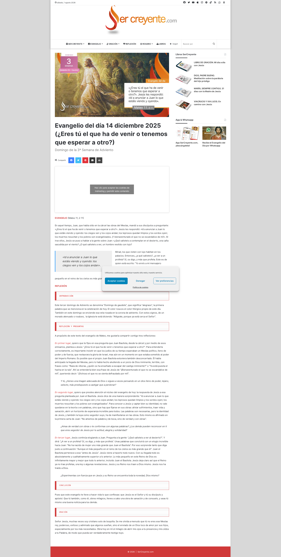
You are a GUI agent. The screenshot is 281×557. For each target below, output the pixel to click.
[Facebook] (71, 160)
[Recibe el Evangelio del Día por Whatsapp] (214, 133)
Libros (162, 44)
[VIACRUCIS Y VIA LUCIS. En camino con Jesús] (184, 105)
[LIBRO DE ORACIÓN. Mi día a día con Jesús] (184, 66)
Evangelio (95, 44)
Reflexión (130, 44)
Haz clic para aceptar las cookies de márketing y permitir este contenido (112, 189)
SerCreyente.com (146, 552)
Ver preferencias (165, 280)
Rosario (146, 44)
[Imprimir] (99, 160)
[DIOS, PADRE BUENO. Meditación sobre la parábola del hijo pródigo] (184, 79)
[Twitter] (78, 160)
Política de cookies (140, 287)
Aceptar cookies (116, 280)
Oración (113, 44)
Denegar (140, 280)
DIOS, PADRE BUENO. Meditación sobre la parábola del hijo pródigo (208, 78)
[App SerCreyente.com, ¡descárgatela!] (187, 133)
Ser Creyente (75, 44)
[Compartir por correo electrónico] (92, 160)
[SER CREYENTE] (140, 21)
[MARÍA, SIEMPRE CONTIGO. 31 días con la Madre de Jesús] (184, 92)
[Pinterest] (85, 160)
